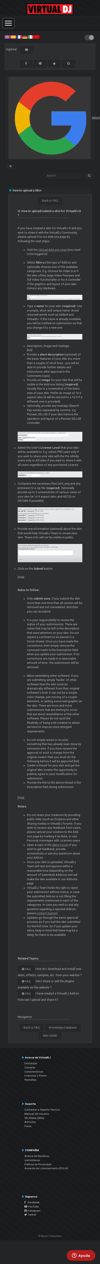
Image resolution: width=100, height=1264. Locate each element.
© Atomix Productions (50, 1236)
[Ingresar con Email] (26, 49)
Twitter (31, 1214)
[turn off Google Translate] (10, 166)
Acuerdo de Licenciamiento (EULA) (46, 1168)
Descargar (30, 1063)
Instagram (33, 1210)
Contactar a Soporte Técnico (42, 1109)
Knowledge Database (63, 1027)
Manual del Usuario (36, 1113)
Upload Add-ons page (52, 249)
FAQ (27, 969)
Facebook (33, 1202)
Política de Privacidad (37, 1164)
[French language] (19, 36)
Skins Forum (60, 845)
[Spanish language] (13, 36)
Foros (27, 1126)
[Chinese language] (36, 36)
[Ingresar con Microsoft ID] (40, 63)
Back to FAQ (50, 200)
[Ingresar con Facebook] (26, 63)
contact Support (47, 913)
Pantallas (30, 1079)
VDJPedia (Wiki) (34, 1118)
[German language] (24, 36)
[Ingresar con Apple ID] (54, 63)
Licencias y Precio (35, 1075)
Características (33, 1071)
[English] (7, 36)
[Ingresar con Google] (68, 63)
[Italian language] (30, 36)
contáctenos (32, 1160)
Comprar (29, 1067)
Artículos (30, 1122)
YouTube (33, 1206)
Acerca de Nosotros (36, 1156)
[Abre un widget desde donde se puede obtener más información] (81, 1256)
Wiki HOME (50, 1035)
